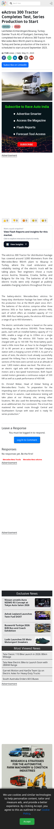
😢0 (34, 220)
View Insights (16, 244)
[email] (26, 58)
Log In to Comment (27, 439)
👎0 (15, 220)
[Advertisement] (27, 187)
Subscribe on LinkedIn (15, 64)
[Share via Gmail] (31, 58)
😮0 (44, 220)
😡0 (24, 220)
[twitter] (20, 58)
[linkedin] (15, 58)
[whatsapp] (9, 58)
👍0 (5, 220)
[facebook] (4, 58)
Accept (27, 821)
